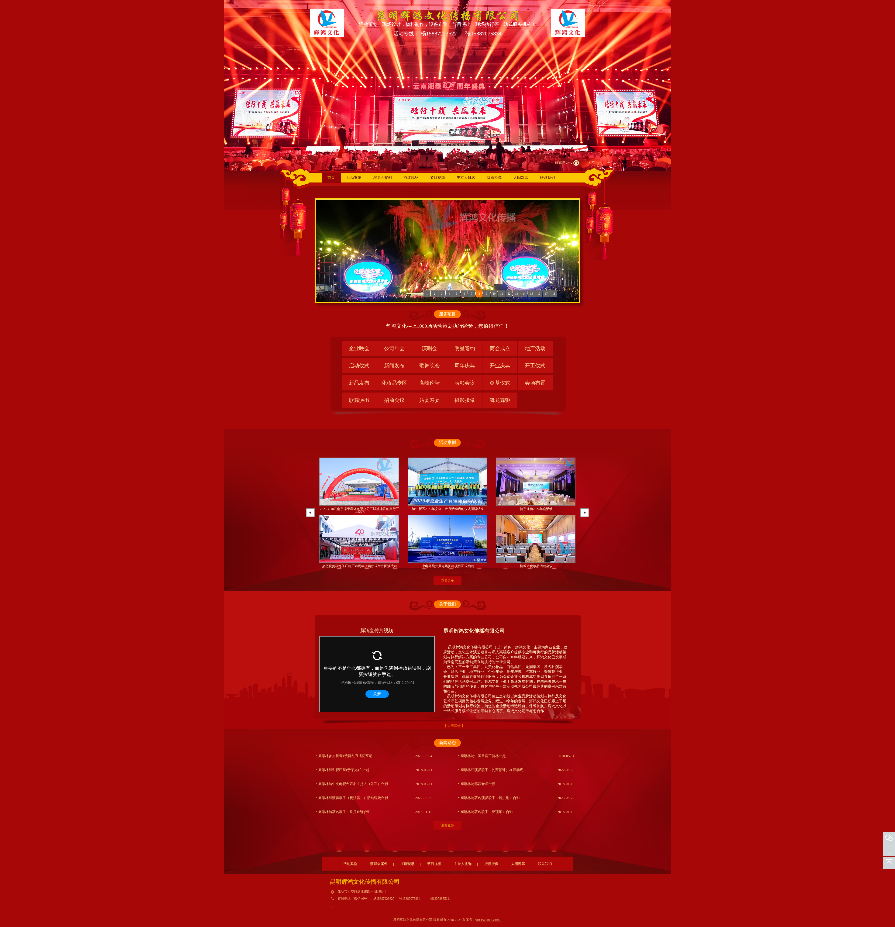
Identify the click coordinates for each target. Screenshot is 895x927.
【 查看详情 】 (454, 726)
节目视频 (437, 177)
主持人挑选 (466, 177)
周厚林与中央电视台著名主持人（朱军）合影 (353, 784)
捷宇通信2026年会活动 (359, 509)
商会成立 (500, 348)
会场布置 (535, 383)
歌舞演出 (359, 400)
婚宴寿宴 (429, 400)
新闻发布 (394, 366)
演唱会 (429, 348)
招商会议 (394, 400)
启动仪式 (359, 366)
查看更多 (447, 580)
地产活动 (535, 348)
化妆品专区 (394, 383)
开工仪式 (535, 366)
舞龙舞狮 (500, 400)
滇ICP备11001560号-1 (488, 920)
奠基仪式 (500, 383)
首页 (331, 177)
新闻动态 (447, 742)
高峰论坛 (429, 383)
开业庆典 (500, 366)
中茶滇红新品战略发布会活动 (536, 566)
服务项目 (447, 314)
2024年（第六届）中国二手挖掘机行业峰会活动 (448, 509)
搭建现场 (410, 177)
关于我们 (447, 604)
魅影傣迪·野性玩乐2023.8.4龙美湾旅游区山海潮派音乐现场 (536, 510)
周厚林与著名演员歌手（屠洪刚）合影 (490, 798)
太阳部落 (520, 177)
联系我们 (547, 177)
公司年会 (394, 348)
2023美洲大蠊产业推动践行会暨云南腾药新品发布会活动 (448, 567)
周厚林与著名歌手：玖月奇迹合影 (344, 812)
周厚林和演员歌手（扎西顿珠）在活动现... (493, 770)
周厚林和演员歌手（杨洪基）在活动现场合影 (353, 798)
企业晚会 (359, 348)
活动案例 (354, 177)
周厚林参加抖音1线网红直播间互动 (345, 756)
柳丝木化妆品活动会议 (359, 566)
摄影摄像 (494, 177)
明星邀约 (464, 348)
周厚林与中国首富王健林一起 (483, 756)
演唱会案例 (382, 177)
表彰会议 (464, 383)
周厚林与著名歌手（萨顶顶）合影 (486, 812)
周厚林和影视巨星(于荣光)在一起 (343, 770)
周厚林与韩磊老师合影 (477, 784)
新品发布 (359, 383)
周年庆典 (464, 366)
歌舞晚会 (429, 366)
